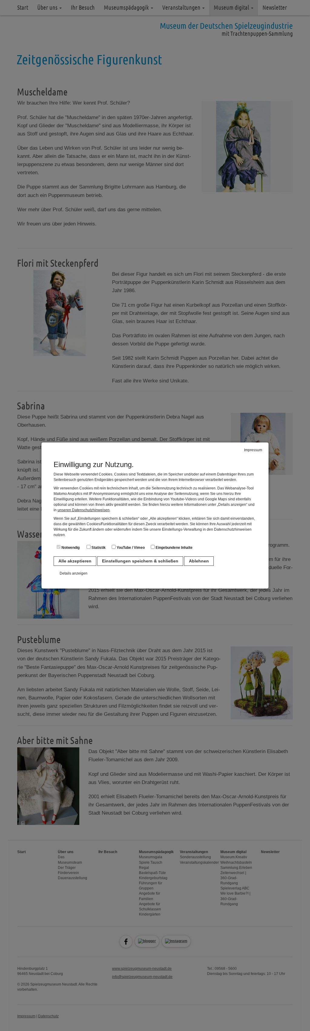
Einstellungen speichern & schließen (140, 561)
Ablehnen (199, 561)
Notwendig (70, 548)
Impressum (253, 450)
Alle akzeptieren (74, 561)
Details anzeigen (73, 573)
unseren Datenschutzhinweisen (84, 510)
